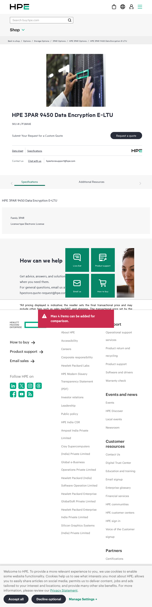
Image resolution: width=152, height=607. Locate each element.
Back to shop (14, 40)
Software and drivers (119, 372)
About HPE (68, 332)
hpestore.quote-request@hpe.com (43, 292)
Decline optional (48, 599)
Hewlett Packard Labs (75, 365)
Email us (77, 291)
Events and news (121, 394)
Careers (66, 349)
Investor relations (72, 397)
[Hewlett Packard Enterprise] (19, 6)
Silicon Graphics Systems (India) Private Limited (78, 529)
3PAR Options (59, 40)
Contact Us (113, 454)
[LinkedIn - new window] (13, 386)
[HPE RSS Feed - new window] (30, 394)
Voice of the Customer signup (120, 533)
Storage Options (41, 40)
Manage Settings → (83, 599)
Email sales (19, 361)
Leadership (68, 405)
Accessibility (69, 340)
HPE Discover (114, 411)
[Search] (69, 20)
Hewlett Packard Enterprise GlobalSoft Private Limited (79, 497)
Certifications (114, 559)
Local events (114, 419)
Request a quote (126, 135)
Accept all (16, 599)
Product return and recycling (118, 352)
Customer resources (115, 444)
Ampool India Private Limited (74, 434)
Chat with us (34, 160)
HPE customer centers (120, 512)
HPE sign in (113, 521)
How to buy (102, 291)
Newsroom (113, 427)
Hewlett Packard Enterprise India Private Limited (79, 513)
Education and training (120, 471)
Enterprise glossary (118, 487)
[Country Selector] (122, 6)
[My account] (131, 6)
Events (110, 402)
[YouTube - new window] (21, 394)
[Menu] (140, 6)
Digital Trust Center (118, 463)
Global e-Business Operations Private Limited (78, 465)
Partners (114, 550)
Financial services (117, 496)
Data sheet (17, 150)
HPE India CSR (70, 422)
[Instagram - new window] (30, 386)
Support (113, 324)
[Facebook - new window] (13, 394)
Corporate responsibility (77, 357)
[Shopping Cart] (114, 6)
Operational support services (119, 336)
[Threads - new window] (38, 386)
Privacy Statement (64, 590)
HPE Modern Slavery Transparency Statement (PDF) (77, 381)
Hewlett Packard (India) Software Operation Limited (79, 481)
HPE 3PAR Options (78, 40)
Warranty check (116, 380)
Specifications (34, 150)
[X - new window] (21, 386)
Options (27, 40)
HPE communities (117, 504)
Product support (102, 265)
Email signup (114, 479)
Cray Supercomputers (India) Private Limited (75, 450)
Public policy (69, 414)
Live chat (77, 265)
